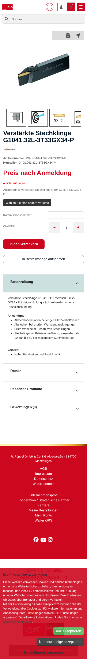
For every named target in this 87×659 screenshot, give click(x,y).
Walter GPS (43, 520)
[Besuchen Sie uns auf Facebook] (37, 540)
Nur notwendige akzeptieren (60, 642)
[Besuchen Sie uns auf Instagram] (50, 540)
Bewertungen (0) (23, 407)
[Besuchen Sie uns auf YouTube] (44, 540)
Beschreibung (21, 282)
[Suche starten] (6, 19)
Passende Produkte (26, 389)
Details (15, 371)
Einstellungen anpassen (43, 652)
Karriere (44, 505)
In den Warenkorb (24, 244)
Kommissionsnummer (17, 215)
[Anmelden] (61, 7)
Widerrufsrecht (43, 484)
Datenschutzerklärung (17, 621)
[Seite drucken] (68, 35)
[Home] (7, 7)
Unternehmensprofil (43, 495)
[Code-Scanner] (50, 7)
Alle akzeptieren (68, 631)
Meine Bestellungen (43, 510)
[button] (8, 76)
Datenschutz (43, 479)
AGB (43, 469)
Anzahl (9, 225)
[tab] (43, 283)
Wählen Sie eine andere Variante (27, 202)
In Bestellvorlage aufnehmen (43, 259)
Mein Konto (43, 515)
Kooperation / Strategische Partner (43, 500)
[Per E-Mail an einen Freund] (78, 35)
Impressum (43, 474)
